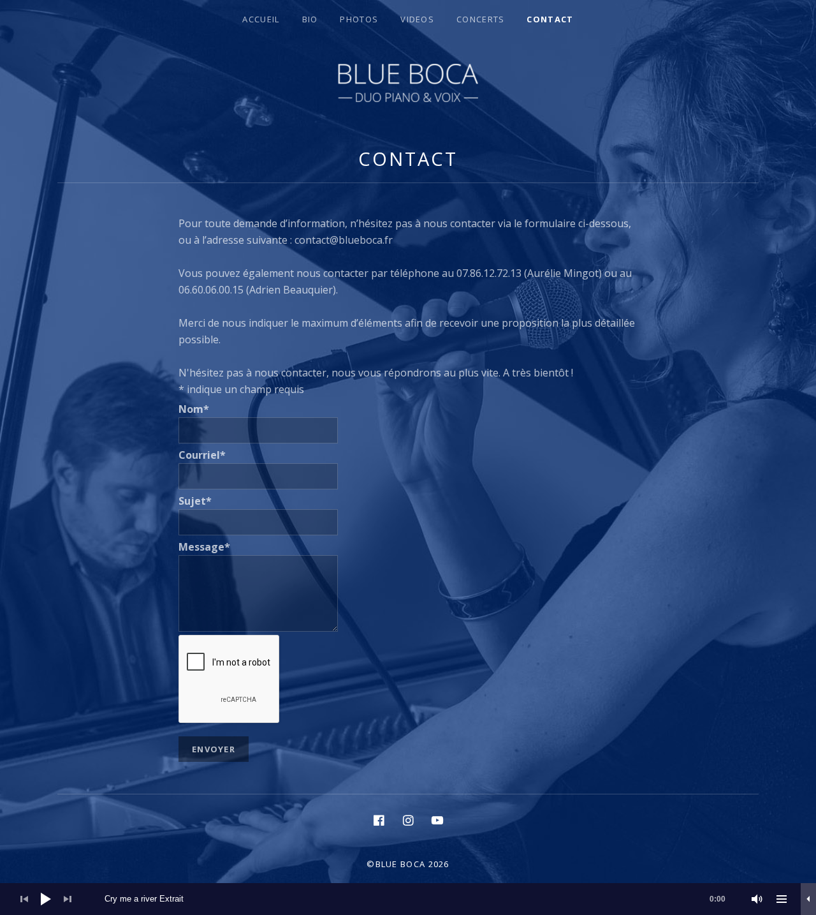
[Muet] (757, 899)
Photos (359, 19)
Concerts (480, 19)
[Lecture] (46, 899)
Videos (417, 19)
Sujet (195, 501)
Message (204, 547)
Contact (550, 19)
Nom (193, 409)
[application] (408, 899)
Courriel (202, 455)
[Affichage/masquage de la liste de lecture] (781, 899)
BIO (310, 19)
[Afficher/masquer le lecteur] (808, 899)
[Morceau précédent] (24, 899)
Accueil (260, 19)
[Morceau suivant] (67, 899)
